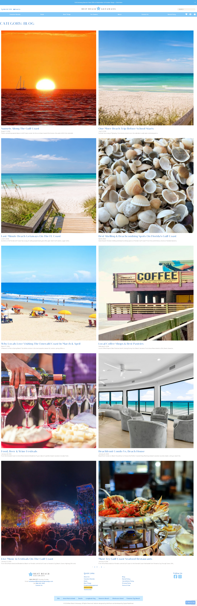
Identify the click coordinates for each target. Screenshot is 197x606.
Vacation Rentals (15, 14)
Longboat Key (90, 598)
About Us (86, 577)
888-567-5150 (40, 583)
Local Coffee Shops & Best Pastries (121, 343)
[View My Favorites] (186, 14)
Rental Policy (172, 14)
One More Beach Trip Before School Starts (126, 128)
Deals (42, 14)
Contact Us (145, 14)
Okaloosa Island (117, 598)
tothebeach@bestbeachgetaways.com (41, 581)
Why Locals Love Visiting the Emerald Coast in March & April (40, 343)
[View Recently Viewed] (190, 14)
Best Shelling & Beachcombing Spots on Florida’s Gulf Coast (137, 236)
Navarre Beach (104, 598)
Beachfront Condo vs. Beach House (121, 451)
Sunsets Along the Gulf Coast (20, 128)
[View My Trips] (195, 14)
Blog (123, 577)
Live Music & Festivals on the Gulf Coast (27, 559)
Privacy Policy (126, 583)
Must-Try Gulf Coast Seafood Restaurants (125, 559)
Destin (80, 598)
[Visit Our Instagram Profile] (180, 577)
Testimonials (88, 589)
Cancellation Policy (128, 581)
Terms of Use (126, 585)
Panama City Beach (133, 598)
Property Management (91, 585)
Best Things (66, 14)
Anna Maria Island (69, 598)
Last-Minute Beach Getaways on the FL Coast (31, 236)
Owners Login (88, 587)
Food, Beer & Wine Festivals (19, 451)
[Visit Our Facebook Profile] (175, 577)
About (120, 14)
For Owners (94, 14)
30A (58, 598)
